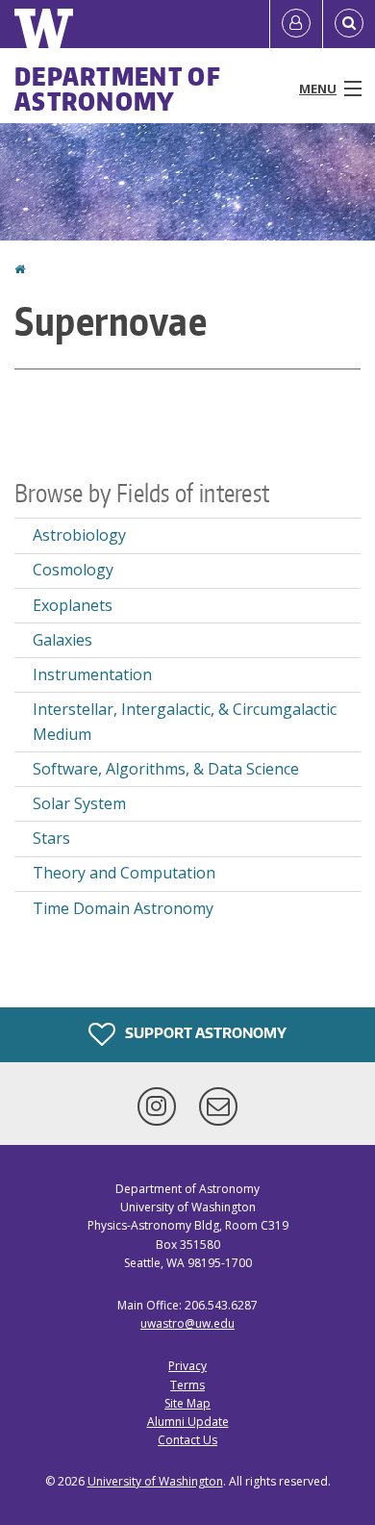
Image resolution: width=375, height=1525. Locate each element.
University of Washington (155, 1481)
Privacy (187, 1366)
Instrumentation (92, 674)
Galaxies (62, 639)
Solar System (79, 803)
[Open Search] (349, 24)
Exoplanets (72, 605)
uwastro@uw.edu (187, 1323)
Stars (51, 838)
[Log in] (296, 24)
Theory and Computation (124, 872)
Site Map (187, 1403)
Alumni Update (188, 1421)
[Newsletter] (218, 1106)
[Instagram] (161, 1106)
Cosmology (73, 569)
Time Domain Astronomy (123, 908)
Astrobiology (79, 535)
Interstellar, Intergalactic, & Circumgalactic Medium (185, 722)
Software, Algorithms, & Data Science (166, 768)
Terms (187, 1385)
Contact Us (187, 1440)
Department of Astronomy (117, 89)
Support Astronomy (204, 1033)
